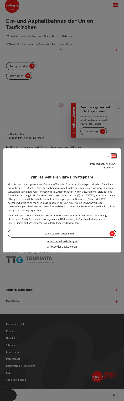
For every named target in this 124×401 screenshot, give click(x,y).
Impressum (109, 167)
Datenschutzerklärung (102, 163)
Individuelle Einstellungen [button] (62, 241)
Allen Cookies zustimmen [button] (59, 233)
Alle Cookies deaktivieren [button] (62, 246)
